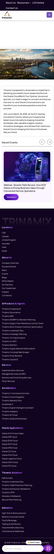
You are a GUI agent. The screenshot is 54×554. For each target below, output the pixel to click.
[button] (30, 2)
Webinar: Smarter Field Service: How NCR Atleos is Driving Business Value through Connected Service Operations (25, 188)
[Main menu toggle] (49, 15)
